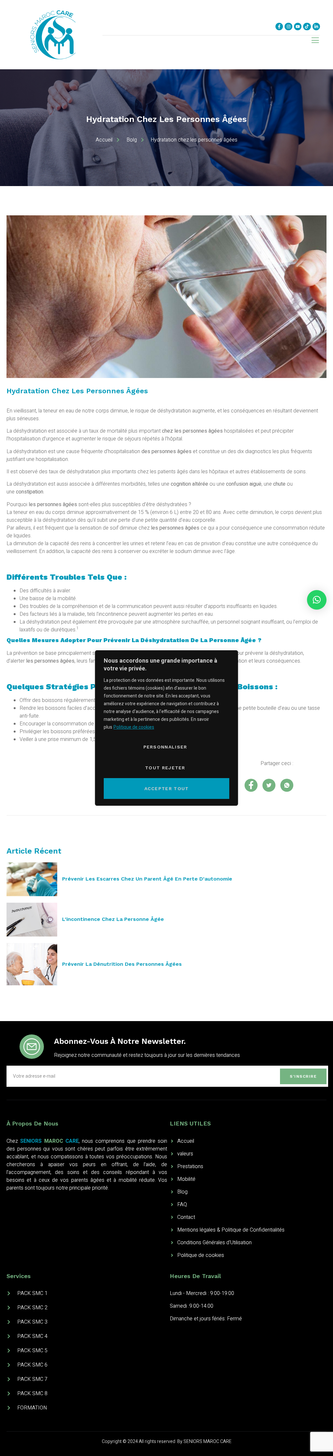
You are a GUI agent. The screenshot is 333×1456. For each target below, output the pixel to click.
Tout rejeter (165, 767)
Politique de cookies (133, 727)
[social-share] (251, 785)
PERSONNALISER (165, 746)
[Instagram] (288, 26)
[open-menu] (315, 41)
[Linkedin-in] (316, 26)
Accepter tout (166, 788)
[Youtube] (297, 26)
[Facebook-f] (279, 26)
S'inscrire (303, 1076)
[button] (316, 600)
